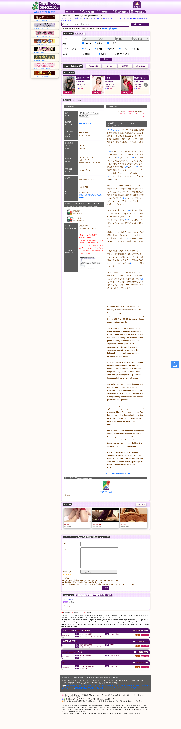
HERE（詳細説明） (110, 28)
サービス (128, 220)
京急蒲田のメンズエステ (114, 686)
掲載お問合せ (139, 12)
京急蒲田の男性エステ (96, 688)
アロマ (125, 198)
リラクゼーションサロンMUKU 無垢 (79, 686)
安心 (131, 263)
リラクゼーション (114, 130)
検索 (140, 24)
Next (146, 85)
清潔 (130, 210)
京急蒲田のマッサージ (132, 686)
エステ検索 (90, 12)
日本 (126, 167)
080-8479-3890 (85, 123)
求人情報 (105, 12)
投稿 (106, 588)
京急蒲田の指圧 (81, 688)
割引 (142, 279)
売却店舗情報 (123, 12)
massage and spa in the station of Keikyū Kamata (123, 688)
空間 (117, 158)
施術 (133, 158)
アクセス (128, 238)
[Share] (175, 364)
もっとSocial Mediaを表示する (118, 473)
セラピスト (136, 167)
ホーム (72, 12)
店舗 (109, 151)
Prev (66, 85)
